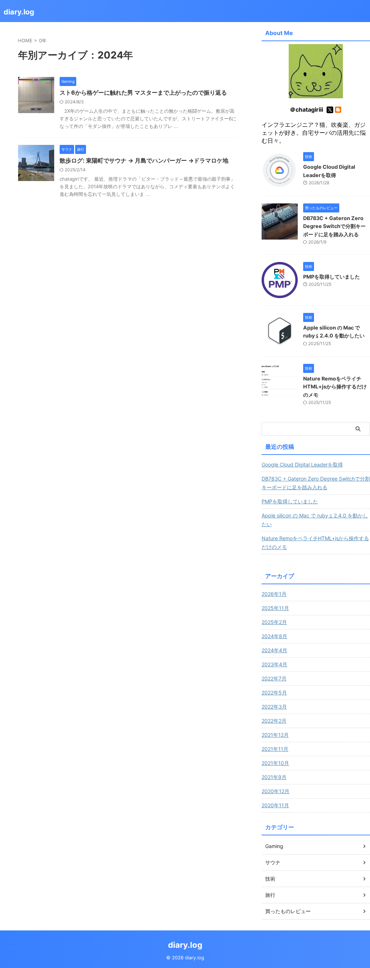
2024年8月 (274, 636)
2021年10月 (275, 763)
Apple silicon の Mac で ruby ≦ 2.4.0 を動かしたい (315, 519)
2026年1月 (274, 594)
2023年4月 (274, 664)
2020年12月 (275, 791)
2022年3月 (274, 707)
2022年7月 (274, 678)
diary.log (19, 12)
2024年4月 (274, 650)
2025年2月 (274, 622)
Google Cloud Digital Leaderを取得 (302, 464)
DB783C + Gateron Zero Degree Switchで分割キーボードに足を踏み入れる (334, 226)
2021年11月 (275, 749)
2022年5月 (274, 692)
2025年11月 (275, 608)
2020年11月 (275, 805)
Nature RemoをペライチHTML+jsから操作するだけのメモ (335, 386)
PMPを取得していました (331, 277)
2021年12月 (275, 735)
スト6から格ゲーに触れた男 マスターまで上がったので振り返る (143, 92)
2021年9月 (274, 777)
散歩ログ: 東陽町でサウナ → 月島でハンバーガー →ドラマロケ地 (144, 160)
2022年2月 (274, 721)
